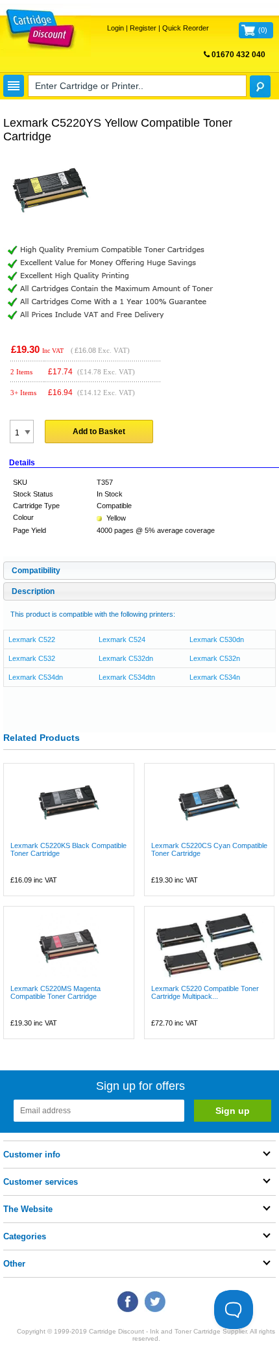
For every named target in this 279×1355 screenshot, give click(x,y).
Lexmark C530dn (216, 639)
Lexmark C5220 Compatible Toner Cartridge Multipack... (205, 992)
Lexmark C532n (214, 658)
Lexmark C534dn (35, 677)
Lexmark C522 (31, 639)
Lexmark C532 (31, 658)
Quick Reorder (185, 28)
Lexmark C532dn (126, 658)
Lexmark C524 (122, 639)
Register (143, 28)
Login (115, 28)
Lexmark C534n (214, 677)
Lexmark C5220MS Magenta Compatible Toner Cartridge (55, 992)
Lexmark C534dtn (127, 677)
